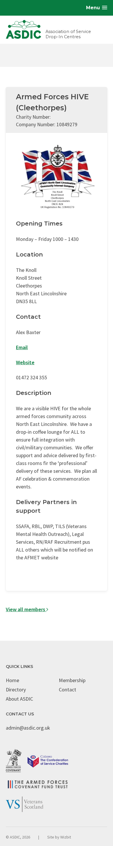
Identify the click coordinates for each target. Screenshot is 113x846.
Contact (67, 689)
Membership (72, 680)
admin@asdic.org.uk (28, 727)
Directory (16, 689)
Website (25, 362)
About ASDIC (19, 698)
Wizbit (65, 837)
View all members (26, 609)
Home (12, 680)
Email (22, 347)
